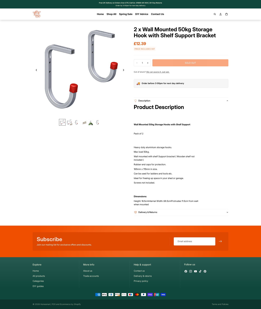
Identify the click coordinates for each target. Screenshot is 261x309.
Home (36, 270)
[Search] (215, 14)
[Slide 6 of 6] (98, 122)
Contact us (139, 270)
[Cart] (226, 14)
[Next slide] (124, 70)
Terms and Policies (220, 304)
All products (39, 276)
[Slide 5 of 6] (91, 122)
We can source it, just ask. (158, 72)
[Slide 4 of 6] (83, 122)
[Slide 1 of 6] (62, 122)
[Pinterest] (205, 271)
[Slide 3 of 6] (76, 122)
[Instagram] (190, 271)
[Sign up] (220, 241)
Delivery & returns (143, 276)
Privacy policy (141, 281)
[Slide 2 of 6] (69, 122)
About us (87, 270)
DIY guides (38, 286)
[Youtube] (195, 271)
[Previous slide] (36, 70)
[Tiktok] (200, 271)
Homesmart (45, 304)
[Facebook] (185, 271)
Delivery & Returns (147, 212)
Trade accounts (91, 276)
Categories (38, 281)
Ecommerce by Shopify (70, 304)
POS (54, 304)
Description (144, 100)
